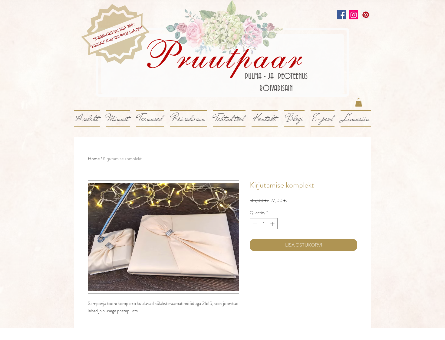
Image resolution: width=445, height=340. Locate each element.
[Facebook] (341, 14)
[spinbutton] (263, 223)
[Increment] (273, 223)
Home (94, 158)
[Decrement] (254, 223)
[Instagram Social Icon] (353, 14)
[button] (358, 102)
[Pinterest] (365, 14)
